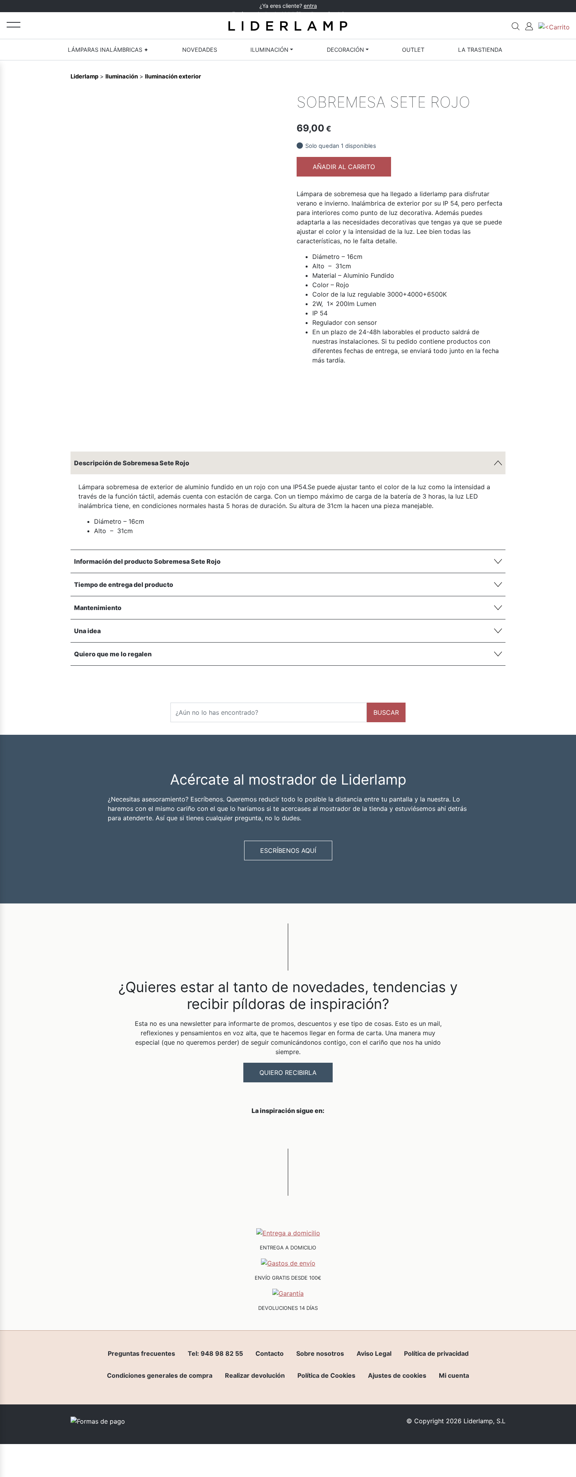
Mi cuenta (454, 1375)
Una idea (87, 631)
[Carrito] (554, 25)
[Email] (273, 427)
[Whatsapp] (233, 427)
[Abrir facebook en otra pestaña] (244, 1131)
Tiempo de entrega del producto (123, 584)
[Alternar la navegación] (13, 24)
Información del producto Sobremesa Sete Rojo (147, 561)
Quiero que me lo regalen (113, 654)
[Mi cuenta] (529, 25)
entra (310, 5)
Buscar (386, 712)
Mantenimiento (97, 608)
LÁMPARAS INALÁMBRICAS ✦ (108, 49)
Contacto (269, 1353)
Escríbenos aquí (288, 850)
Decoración (345, 49)
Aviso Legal (374, 1353)
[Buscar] (516, 25)
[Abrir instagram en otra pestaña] (288, 1131)
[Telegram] (246, 427)
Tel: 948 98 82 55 (215, 1353)
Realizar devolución (255, 1375)
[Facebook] (219, 427)
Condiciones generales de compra (159, 1375)
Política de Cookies (326, 1375)
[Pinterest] (259, 427)
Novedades (199, 49)
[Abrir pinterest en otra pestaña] (332, 1131)
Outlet (413, 49)
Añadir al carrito (344, 167)
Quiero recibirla (288, 1072)
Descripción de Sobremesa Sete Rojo (131, 463)
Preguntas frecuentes (141, 1353)
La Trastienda (480, 49)
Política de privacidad (436, 1353)
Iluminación (269, 49)
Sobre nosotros (320, 1353)
